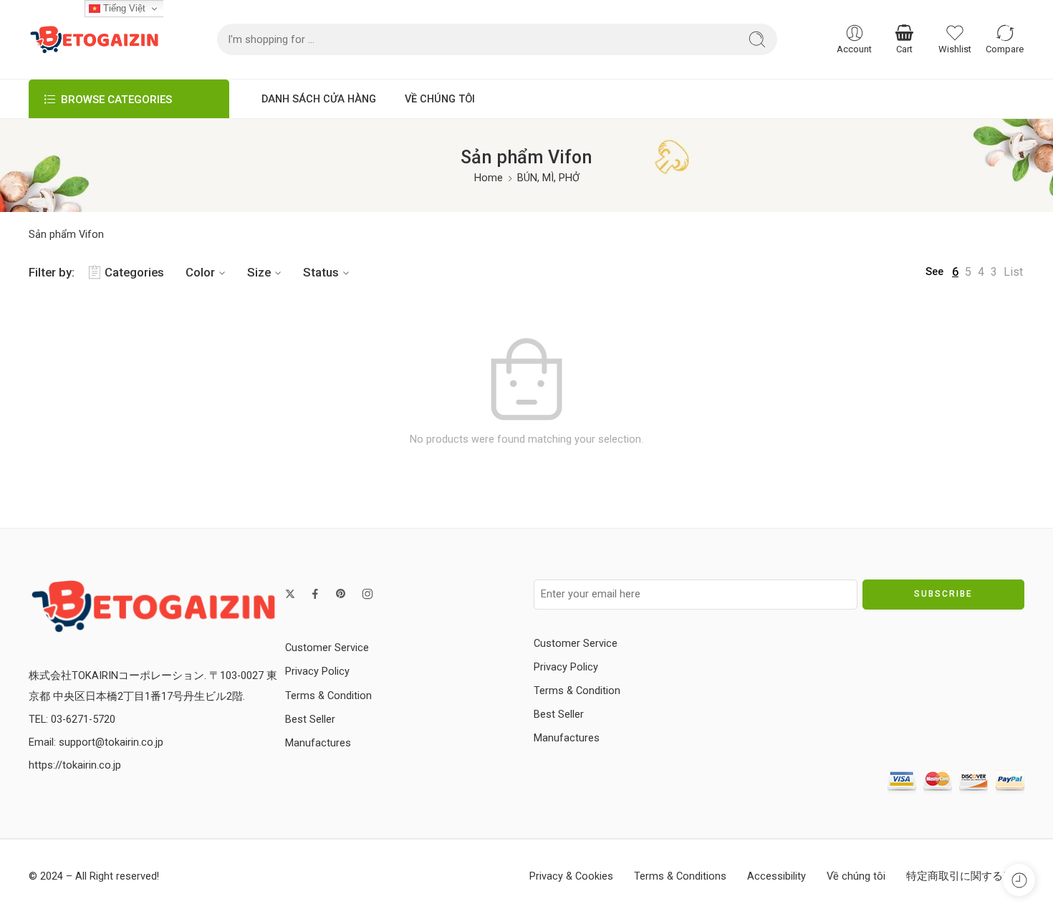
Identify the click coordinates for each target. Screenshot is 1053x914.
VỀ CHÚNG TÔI (440, 99)
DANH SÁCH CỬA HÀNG (318, 99)
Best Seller (310, 719)
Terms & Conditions (680, 876)
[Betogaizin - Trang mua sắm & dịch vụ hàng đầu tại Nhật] (94, 39)
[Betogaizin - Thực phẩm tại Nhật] (153, 606)
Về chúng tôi (856, 876)
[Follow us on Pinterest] (341, 594)
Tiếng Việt (122, 8)
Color (200, 272)
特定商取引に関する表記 (965, 876)
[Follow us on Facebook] (315, 594)
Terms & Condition (328, 696)
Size (259, 272)
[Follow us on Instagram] (367, 593)
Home (488, 178)
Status (321, 272)
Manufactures (318, 743)
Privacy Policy (317, 671)
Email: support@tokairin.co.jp (96, 742)
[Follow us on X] (290, 594)
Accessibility (776, 876)
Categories (134, 272)
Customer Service (327, 648)
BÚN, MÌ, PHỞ (548, 178)
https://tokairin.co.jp (75, 765)
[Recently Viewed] (1019, 880)
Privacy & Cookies (571, 876)
